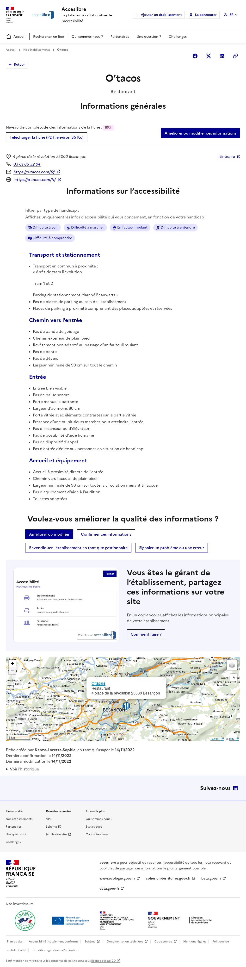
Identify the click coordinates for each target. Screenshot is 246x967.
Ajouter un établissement (161, 14)
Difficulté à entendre (178, 227)
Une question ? (149, 36)
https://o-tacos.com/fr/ (34, 172)
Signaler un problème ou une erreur (171, 548)
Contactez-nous (97, 834)
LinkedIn (235, 788)
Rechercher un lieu (48, 36)
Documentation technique (125, 941)
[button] (163, 680)
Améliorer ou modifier (49, 534)
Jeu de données (56, 834)
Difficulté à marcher (87, 227)
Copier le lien (235, 56)
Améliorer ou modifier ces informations (200, 133)
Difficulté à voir (45, 227)
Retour (19, 64)
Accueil (19, 36)
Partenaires (120, 36)
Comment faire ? (146, 634)
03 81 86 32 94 (27, 164)
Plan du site (15, 941)
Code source (163, 941)
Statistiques (94, 826)
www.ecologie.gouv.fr (117, 878)
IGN (231, 739)
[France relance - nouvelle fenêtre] (25, 920)
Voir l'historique (24, 769)
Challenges (178, 36)
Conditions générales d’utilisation (55, 950)
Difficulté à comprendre (52, 238)
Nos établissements (36, 50)
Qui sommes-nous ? (87, 36)
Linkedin (222, 56)
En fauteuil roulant (132, 227)
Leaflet (214, 739)
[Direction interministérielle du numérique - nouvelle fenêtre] (181, 920)
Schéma (51, 826)
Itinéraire (226, 156)
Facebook (195, 56)
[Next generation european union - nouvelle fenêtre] (71, 920)
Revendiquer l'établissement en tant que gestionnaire (78, 548)
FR (232, 14)
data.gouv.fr (109, 888)
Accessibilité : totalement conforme (54, 941)
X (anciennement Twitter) (208, 56)
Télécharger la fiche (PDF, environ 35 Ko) (46, 137)
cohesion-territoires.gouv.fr (168, 878)
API (48, 819)
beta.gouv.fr (211, 878)
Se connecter (206, 14)
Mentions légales (194, 941)
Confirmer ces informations (106, 534)
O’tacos (98, 683)
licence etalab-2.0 (103, 961)
